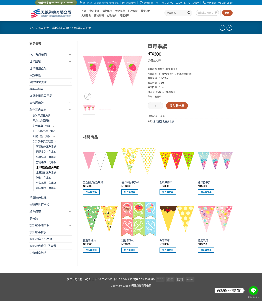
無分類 (33, 218)
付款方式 (112, 15)
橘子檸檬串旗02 (130, 182)
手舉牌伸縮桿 (38, 197)
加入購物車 (177, 105)
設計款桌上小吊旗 (40, 239)
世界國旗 (120, 10)
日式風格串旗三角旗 (44, 130)
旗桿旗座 (35, 211)
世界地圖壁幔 (38, 68)
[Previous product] (229, 27)
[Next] (136, 71)
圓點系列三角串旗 (46, 151)
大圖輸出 (86, 15)
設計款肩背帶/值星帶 (42, 246)
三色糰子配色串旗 (93, 182)
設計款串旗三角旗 (60, 27)
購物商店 (107, 10)
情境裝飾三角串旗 (46, 157)
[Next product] (222, 27)
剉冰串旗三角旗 (41, 115)
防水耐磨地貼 (38, 252)
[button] (207, 13)
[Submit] (189, 13)
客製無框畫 (36, 89)
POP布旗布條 (38, 54)
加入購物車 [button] (91, 192)
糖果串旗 (203, 240)
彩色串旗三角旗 (41, 125)
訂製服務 (133, 10)
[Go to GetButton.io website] (253, 297)
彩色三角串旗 (42, 27)
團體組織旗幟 (38, 82)
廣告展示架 (36, 102)
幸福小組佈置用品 (40, 95)
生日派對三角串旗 (46, 172)
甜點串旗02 (127, 240)
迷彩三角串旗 (43, 177)
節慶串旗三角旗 (41, 136)
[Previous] (89, 71)
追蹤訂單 (124, 15)
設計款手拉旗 (38, 232)
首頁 (83, 10)
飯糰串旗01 (89, 240)
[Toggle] (70, 54)
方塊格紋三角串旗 (46, 162)
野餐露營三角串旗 (46, 182)
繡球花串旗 (204, 182)
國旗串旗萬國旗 (41, 120)
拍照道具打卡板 (39, 204)
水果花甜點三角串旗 (81, 27)
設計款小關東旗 (39, 225)
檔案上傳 (145, 10)
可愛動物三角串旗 (46, 146)
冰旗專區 (35, 75)
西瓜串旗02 (166, 182)
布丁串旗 (164, 240)
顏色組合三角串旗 (46, 188)
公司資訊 (94, 10)
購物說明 (99, 15)
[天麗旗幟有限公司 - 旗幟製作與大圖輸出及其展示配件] (51, 13)
